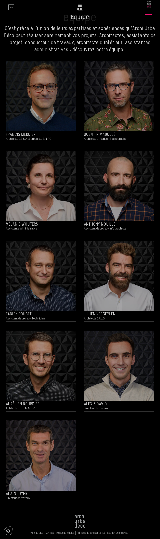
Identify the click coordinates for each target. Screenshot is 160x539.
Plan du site (36, 533)
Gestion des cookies (117, 533)
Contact (49, 533)
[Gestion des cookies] (8, 531)
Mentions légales (65, 533)
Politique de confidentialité (91, 533)
